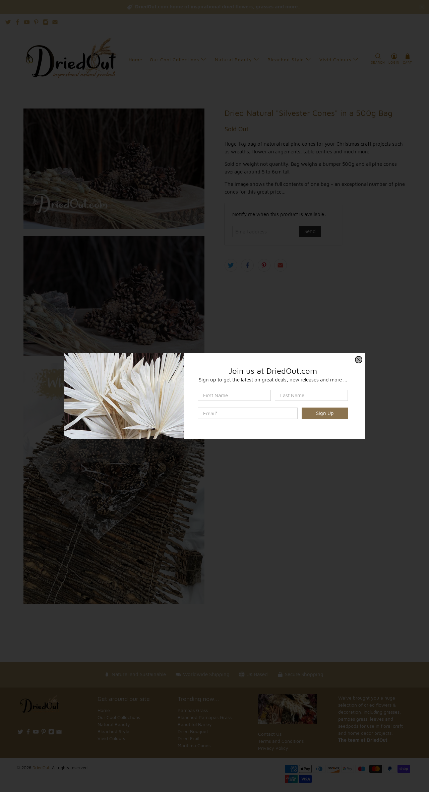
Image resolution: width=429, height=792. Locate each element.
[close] (358, 359)
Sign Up (325, 413)
